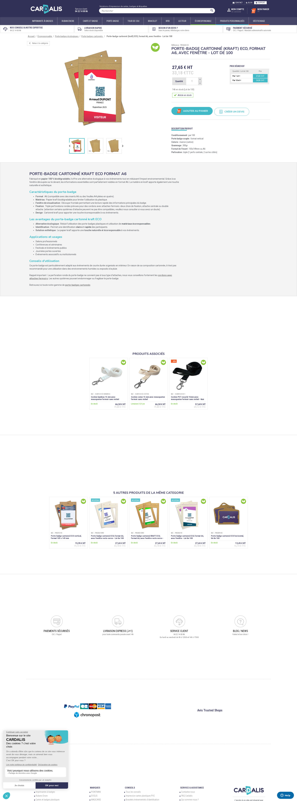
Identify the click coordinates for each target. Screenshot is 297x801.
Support (261, 3)
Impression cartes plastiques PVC (140, 796)
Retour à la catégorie (38, 43)
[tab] (220, 128)
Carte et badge (90, 21)
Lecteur (182, 21)
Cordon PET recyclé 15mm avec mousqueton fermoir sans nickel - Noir (187, 398)
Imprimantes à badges (45, 792)
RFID (168, 21)
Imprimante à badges (42, 21)
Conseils (130, 787)
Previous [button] (70, 146)
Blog (250, 3)
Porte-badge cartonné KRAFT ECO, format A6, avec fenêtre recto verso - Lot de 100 (147, 538)
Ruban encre (68, 21)
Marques (95, 787)
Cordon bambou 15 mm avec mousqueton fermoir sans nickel (105, 398)
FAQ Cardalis (186, 796)
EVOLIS (94, 796)
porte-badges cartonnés (77, 285)
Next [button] (123, 146)
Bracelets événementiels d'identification (142, 799)
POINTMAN (96, 792)
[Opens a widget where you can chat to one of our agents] (285, 795)
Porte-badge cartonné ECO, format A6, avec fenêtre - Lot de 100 (187, 537)
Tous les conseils (133, 792)
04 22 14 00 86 (81, 11)
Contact (239, 3)
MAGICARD (96, 799)
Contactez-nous (188, 792)
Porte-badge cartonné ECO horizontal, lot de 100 (227, 537)
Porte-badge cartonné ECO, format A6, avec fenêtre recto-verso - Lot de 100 (107, 537)
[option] (97, 89)
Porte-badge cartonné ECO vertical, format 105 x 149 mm (66, 537)
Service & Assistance (192, 787)
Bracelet (152, 21)
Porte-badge (113, 21)
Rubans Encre (41, 796)
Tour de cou (133, 21)
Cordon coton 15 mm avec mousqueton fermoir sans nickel (148, 398)
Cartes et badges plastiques (48, 799)
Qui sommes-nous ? (190, 799)
